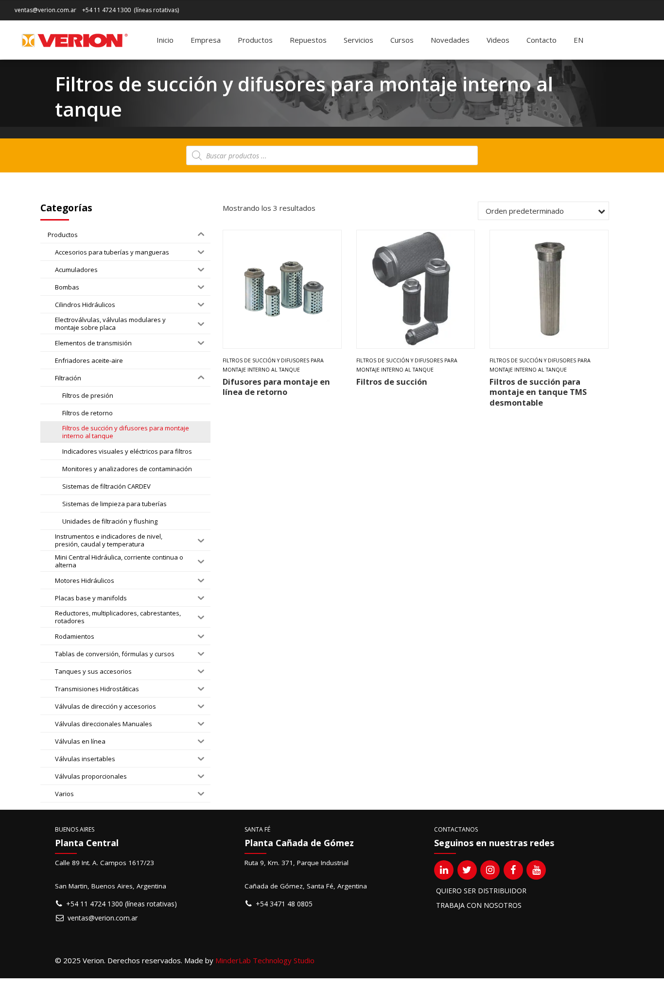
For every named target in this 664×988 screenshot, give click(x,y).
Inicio (165, 40)
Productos (255, 40)
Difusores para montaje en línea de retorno (276, 386)
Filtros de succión (391, 381)
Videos (498, 40)
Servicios (358, 40)
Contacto (541, 40)
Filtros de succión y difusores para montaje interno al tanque (273, 365)
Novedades (450, 40)
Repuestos (308, 40)
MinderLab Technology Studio (265, 960)
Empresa (206, 40)
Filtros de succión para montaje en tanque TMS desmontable (538, 392)
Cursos (402, 40)
